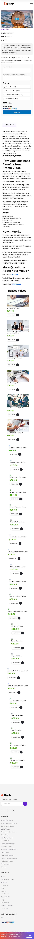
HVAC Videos (5, 841)
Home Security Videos (8, 844)
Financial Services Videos (8, 832)
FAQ (2, 888)
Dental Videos (5, 829)
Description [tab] (9, 124)
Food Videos (5, 835)
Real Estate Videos (7, 861)
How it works (5, 885)
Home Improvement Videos (9, 849)
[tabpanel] (17, 207)
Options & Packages (7, 879)
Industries (4, 891)
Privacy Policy (5, 903)
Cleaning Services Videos (9, 823)
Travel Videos (5, 864)
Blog (2, 900)
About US (4, 882)
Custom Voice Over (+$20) (13, 90)
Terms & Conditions (7, 905)
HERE (29, 935)
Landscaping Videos (7, 855)
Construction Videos (7, 826)
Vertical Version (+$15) (12, 98)
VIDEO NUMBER (8, 67)
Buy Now (17, 112)
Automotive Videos (7, 820)
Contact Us (4, 908)
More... (3, 867)
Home (3, 876)
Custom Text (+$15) (11, 87)
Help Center (5, 894)
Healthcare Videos (6, 838)
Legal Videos (5, 852)
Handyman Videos (6, 846)
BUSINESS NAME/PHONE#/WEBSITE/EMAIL (15, 75)
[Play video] (17, 19)
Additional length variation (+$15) (14, 94)
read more (11, 315)
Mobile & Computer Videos (9, 858)
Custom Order (5, 897)
